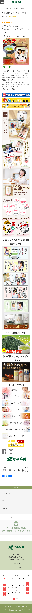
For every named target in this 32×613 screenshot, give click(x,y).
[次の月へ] (28, 575)
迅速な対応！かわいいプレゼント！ (24, 471)
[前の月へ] (3, 575)
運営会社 (28, 606)
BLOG (4, 501)
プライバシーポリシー (7, 606)
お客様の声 (12, 16)
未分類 (4, 508)
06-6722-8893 (18, 563)
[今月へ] (8, 573)
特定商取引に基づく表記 (19, 606)
